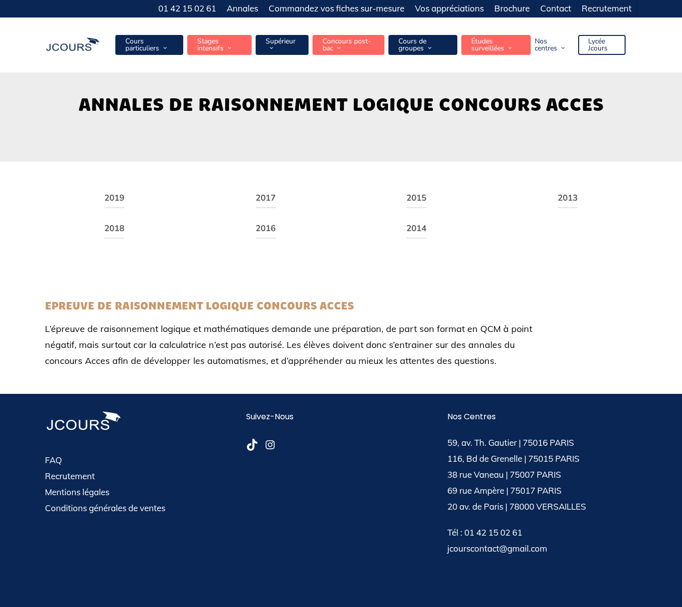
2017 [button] (266, 198)
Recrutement (70, 476)
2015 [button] (416, 198)
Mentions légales (77, 492)
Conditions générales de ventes (105, 508)
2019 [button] (114, 198)
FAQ (53, 460)
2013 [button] (568, 198)
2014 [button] (416, 228)
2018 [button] (114, 228)
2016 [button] (266, 228)
